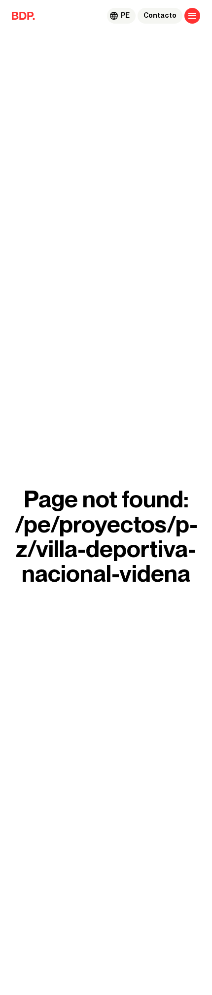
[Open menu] (192, 16)
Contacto (160, 15)
